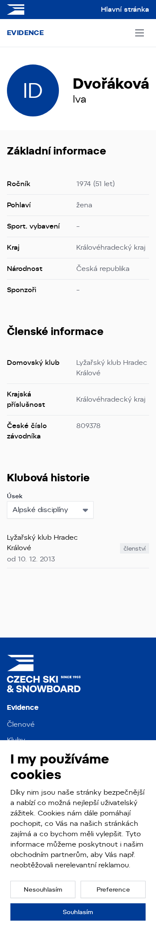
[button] (42, 889)
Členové (21, 724)
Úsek (15, 496)
